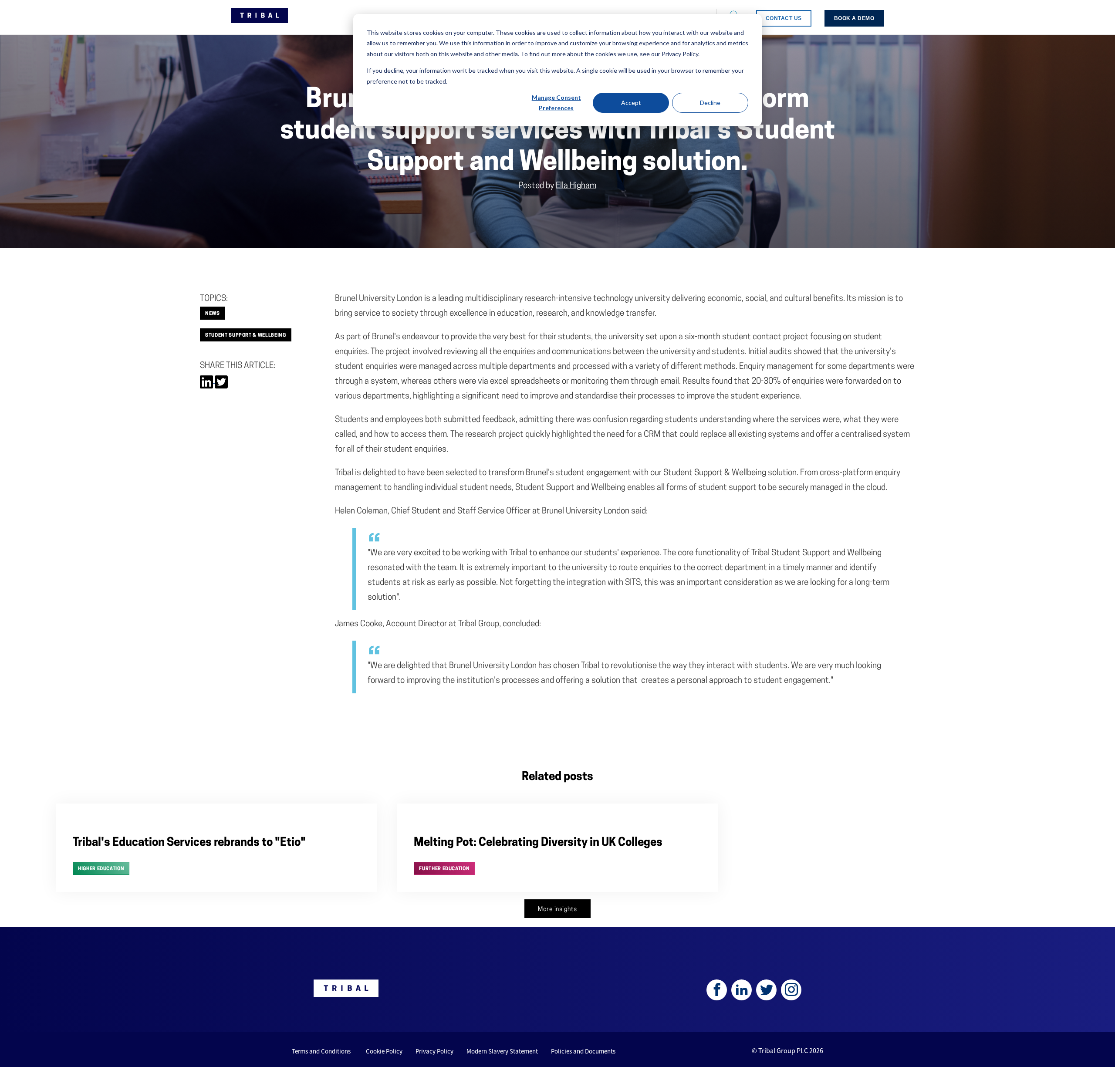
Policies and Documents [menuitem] (583, 1051)
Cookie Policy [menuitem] (384, 1051)
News (212, 313)
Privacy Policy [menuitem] (434, 1051)
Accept (631, 102)
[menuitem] (783, 18)
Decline (710, 102)
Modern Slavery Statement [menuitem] (502, 1051)
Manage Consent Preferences (556, 103)
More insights (557, 909)
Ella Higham (576, 186)
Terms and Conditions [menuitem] (321, 1051)
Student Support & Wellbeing (245, 335)
